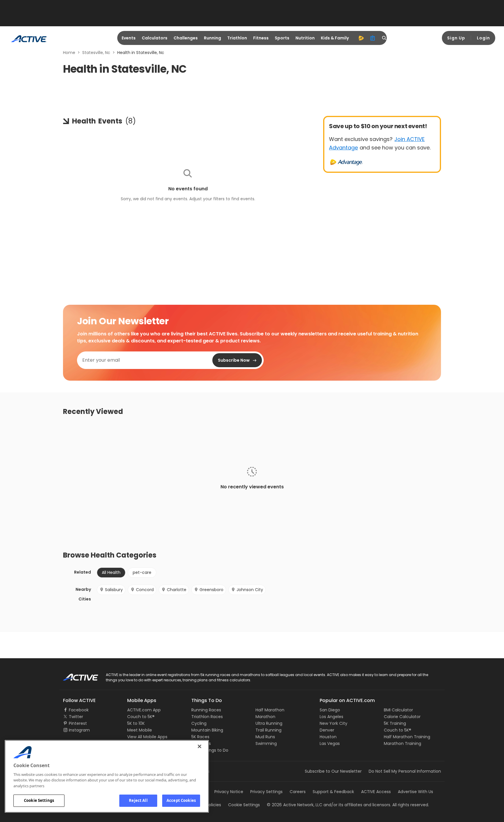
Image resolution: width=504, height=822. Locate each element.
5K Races (200, 737)
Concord (145, 590)
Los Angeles (331, 717)
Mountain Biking (207, 730)
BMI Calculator (398, 710)
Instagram (79, 730)
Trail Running (268, 730)
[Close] (199, 746)
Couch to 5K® (141, 717)
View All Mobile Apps (147, 737)
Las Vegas (330, 743)
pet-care (142, 572)
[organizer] (373, 38)
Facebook (79, 710)
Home (69, 52)
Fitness (261, 38)
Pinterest (78, 723)
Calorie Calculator (402, 717)
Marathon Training (402, 743)
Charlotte (176, 590)
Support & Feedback (333, 792)
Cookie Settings (39, 800)
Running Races (206, 710)
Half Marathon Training (407, 737)
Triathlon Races (207, 717)
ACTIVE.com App (144, 710)
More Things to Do (209, 750)
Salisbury (114, 590)
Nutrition (305, 38)
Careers (298, 792)
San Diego (330, 710)
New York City (333, 723)
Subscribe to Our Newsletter (333, 771)
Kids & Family (335, 38)
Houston (328, 737)
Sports (282, 38)
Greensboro (211, 590)
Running (212, 38)
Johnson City (250, 590)
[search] (384, 38)
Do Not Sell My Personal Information (405, 771)
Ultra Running (269, 723)
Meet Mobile (139, 730)
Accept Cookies (181, 800)
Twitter (76, 717)
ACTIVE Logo (75, 675)
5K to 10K (136, 723)
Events (129, 38)
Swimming (266, 743)
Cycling (198, 723)
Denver (327, 730)
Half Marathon (270, 710)
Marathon (265, 717)
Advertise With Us (415, 792)
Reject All (138, 800)
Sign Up (456, 38)
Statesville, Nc (96, 52)
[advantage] (361, 38)
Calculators (154, 38)
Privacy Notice (228, 792)
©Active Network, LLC (294, 805)
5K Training (395, 723)
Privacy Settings (266, 792)
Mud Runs (265, 737)
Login (483, 38)
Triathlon (237, 38)
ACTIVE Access (376, 792)
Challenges (186, 38)
